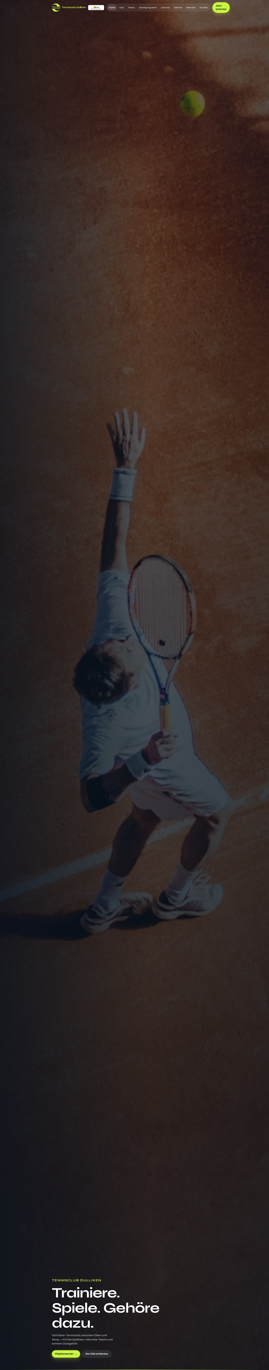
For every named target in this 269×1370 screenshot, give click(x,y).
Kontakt (203, 7)
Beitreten (191, 7)
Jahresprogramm (148, 7)
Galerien (178, 7)
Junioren (165, 7)
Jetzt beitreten (221, 7)
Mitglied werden (66, 1353)
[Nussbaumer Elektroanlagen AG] (96, 7)
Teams (131, 7)
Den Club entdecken (96, 1353)
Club (121, 7)
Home (112, 7)
